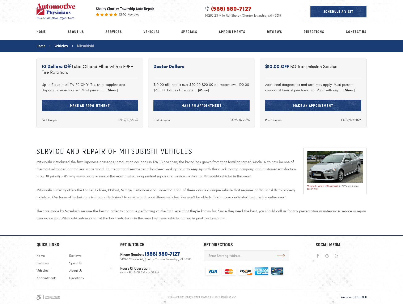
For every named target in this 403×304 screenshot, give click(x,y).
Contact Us (356, 31)
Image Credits (52, 297)
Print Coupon (50, 120)
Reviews (274, 31)
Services (114, 31)
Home (41, 31)
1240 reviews (129, 15)
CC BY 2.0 (312, 189)
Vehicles (152, 31)
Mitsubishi (85, 45)
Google (327, 256)
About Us (76, 31)
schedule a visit (338, 11)
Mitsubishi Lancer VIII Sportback (322, 186)
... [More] (110, 90)
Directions (314, 31)
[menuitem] (41, 31)
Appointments (232, 31)
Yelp (336, 256)
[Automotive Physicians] (56, 11)
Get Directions (280, 255)
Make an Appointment (90, 105)
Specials (189, 31)
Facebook (318, 256)
